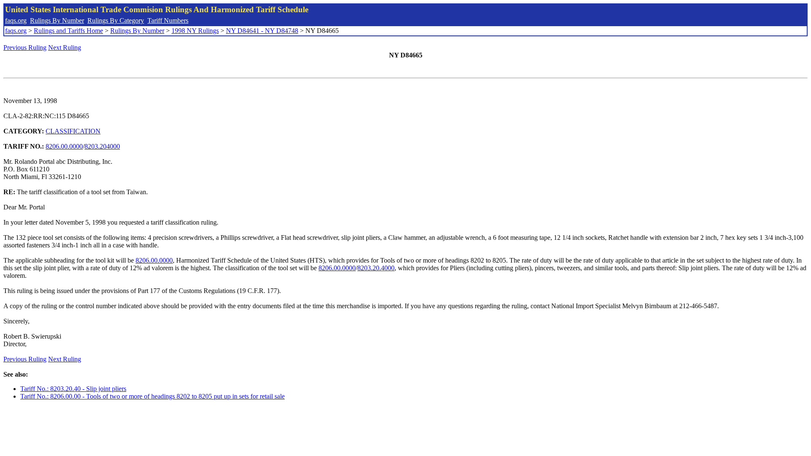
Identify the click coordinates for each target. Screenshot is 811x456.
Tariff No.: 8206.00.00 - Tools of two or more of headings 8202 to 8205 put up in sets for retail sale (152, 396)
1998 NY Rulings (195, 30)
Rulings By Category (115, 20)
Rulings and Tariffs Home (68, 30)
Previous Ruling (24, 47)
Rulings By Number (57, 20)
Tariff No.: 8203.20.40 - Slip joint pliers (73, 388)
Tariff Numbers (167, 20)
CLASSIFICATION (73, 131)
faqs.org (16, 20)
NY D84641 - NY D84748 (262, 30)
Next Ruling (64, 47)
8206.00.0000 (64, 146)
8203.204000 (102, 146)
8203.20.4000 (376, 267)
